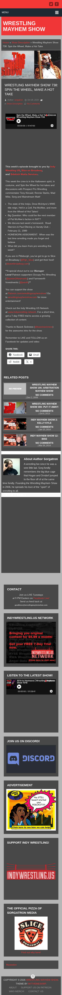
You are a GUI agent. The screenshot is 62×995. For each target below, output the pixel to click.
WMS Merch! (16, 991)
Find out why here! (31, 952)
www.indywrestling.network (22, 312)
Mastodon (11, 964)
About (13, 987)
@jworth (24, 282)
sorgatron (18, 100)
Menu (5, 12)
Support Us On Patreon (36, 987)
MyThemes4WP (37, 983)
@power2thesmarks (16, 278)
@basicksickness (44, 326)
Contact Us (35, 991)
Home (6, 42)
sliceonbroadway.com (17, 263)
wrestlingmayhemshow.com (22, 297)
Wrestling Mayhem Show (24, 26)
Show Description (21, 42)
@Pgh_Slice (27, 259)
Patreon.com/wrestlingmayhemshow (27, 293)
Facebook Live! (41, 598)
